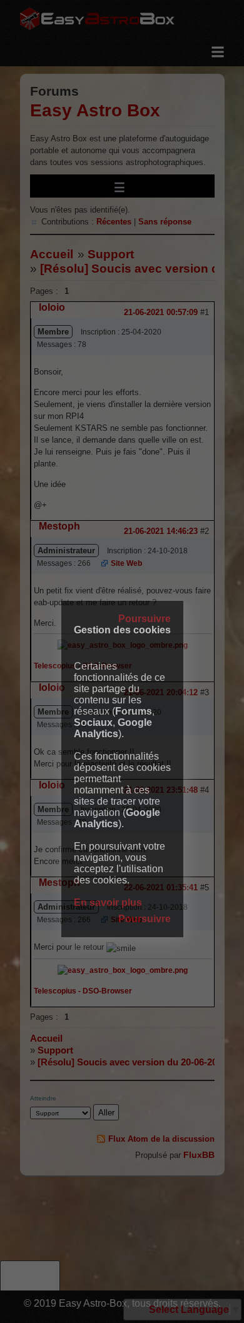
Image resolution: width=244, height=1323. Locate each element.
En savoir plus (108, 902)
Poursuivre (144, 618)
